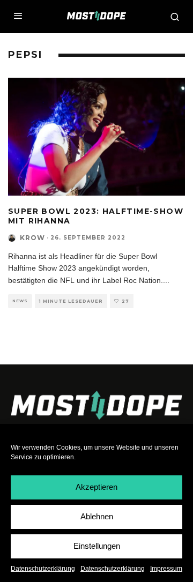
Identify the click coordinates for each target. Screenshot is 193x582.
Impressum (166, 568)
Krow (32, 238)
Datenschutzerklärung (43, 568)
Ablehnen (96, 516)
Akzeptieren (96, 486)
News (20, 301)
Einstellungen (96, 545)
